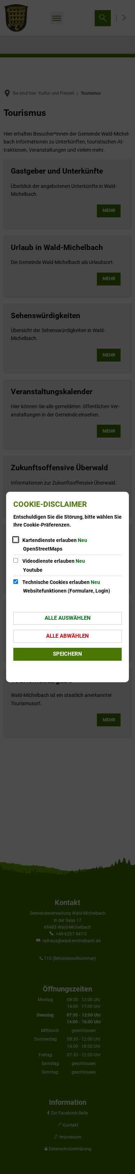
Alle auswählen (68, 618)
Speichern (67, 654)
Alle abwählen (67, 636)
